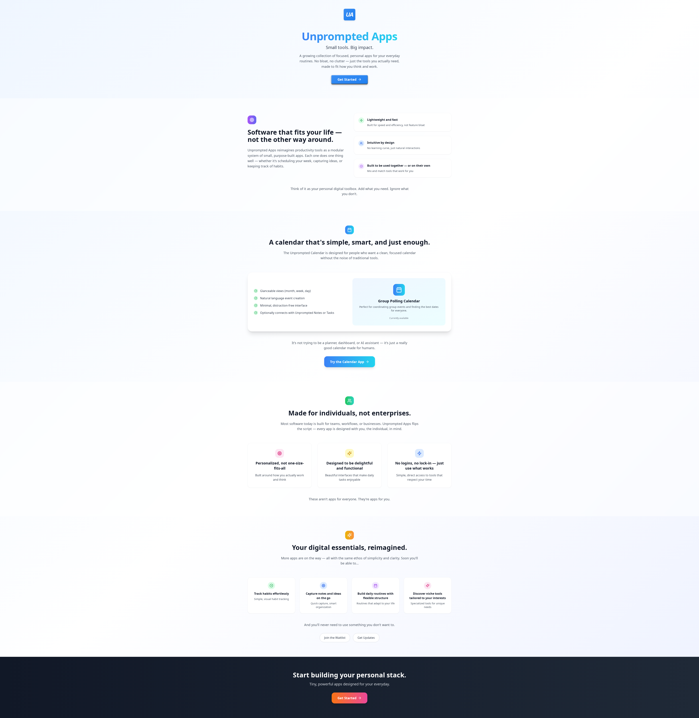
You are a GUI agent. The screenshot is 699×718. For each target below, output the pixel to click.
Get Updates (366, 638)
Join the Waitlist (334, 638)
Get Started (346, 79)
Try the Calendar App (347, 362)
